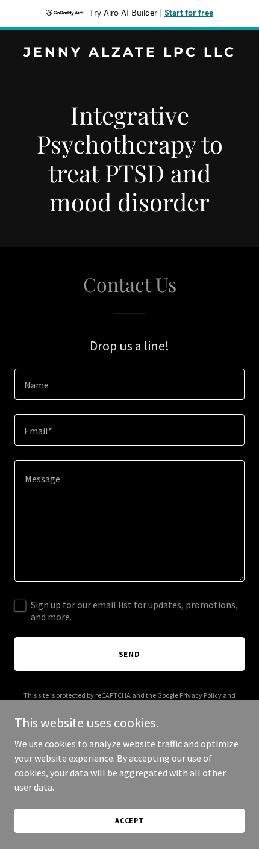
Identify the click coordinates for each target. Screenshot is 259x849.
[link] (129, 53)
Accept (129, 820)
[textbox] (129, 384)
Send (130, 653)
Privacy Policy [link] (200, 695)
